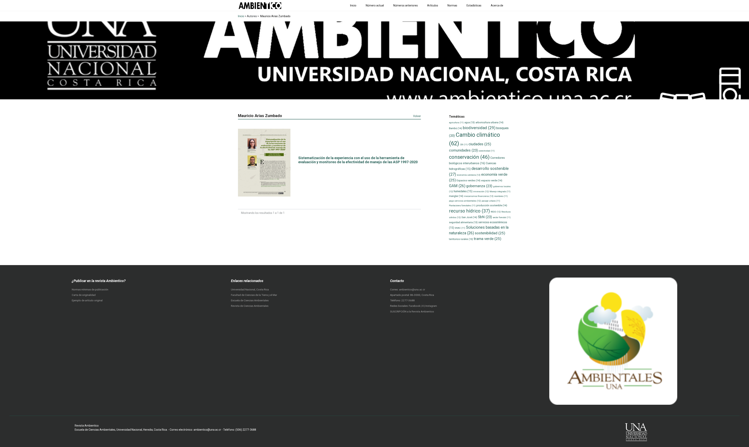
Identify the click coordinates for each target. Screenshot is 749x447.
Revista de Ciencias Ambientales (249, 305)
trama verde (487, 238)
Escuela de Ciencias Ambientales (250, 300)
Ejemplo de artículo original (87, 300)
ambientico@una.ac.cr (412, 289)
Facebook (415, 305)
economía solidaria (468, 175)
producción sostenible (491, 205)
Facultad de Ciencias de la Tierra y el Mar (254, 295)
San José (469, 217)
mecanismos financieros (478, 196)
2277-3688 (408, 300)
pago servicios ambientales (465, 200)
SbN (485, 217)
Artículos (432, 5)
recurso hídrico (469, 211)
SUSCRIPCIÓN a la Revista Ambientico (412, 311)
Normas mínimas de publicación (90, 289)
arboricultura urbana (489, 122)
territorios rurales (461, 239)
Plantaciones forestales (462, 205)
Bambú (455, 128)
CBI (464, 144)
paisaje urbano (491, 201)
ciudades (480, 144)
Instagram (431, 305)
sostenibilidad (490, 233)
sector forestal (502, 217)
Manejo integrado (500, 191)
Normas (452, 5)
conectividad (487, 151)
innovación (481, 191)
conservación (469, 157)
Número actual (375, 5)
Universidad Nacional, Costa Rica (250, 289)
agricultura (456, 122)
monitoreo (501, 196)
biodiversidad (479, 127)
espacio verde (491, 180)
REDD (496, 211)
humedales (463, 191)
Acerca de (497, 5)
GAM (457, 186)
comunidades (463, 150)
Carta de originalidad (84, 295)
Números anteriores (405, 5)
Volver (417, 116)
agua (469, 122)
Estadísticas (474, 5)
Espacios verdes (468, 180)
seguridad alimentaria (463, 222)
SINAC (460, 228)
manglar (456, 196)
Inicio (353, 5)
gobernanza (479, 186)
